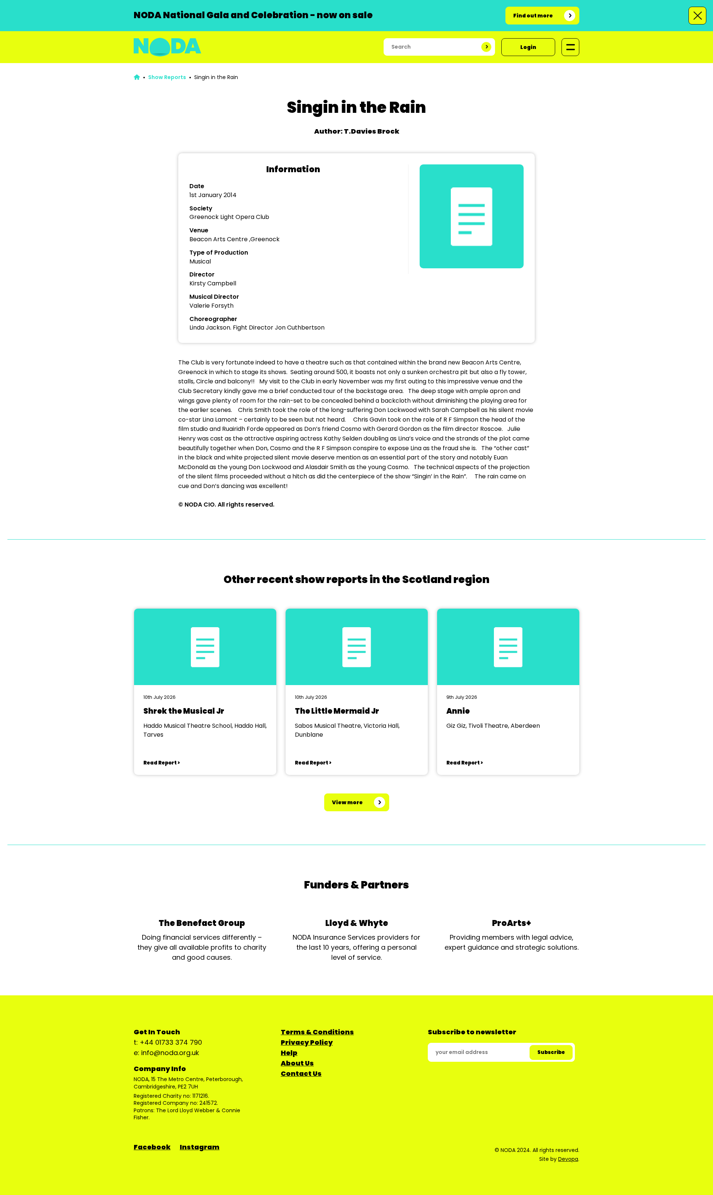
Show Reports (167, 77)
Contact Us (301, 1073)
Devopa (568, 1159)
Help (289, 1052)
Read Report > (161, 762)
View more (347, 802)
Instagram (199, 1147)
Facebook (152, 1147)
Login (528, 47)
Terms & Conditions (317, 1032)
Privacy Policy (307, 1042)
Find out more (533, 15)
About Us (297, 1063)
